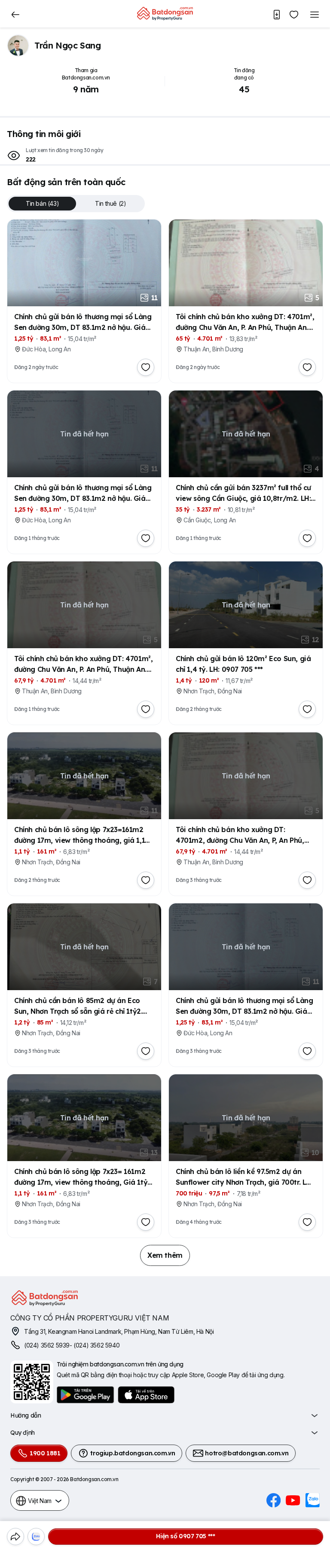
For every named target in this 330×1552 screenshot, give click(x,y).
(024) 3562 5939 (47, 1345)
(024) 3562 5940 (96, 1345)
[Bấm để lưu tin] (145, 367)
